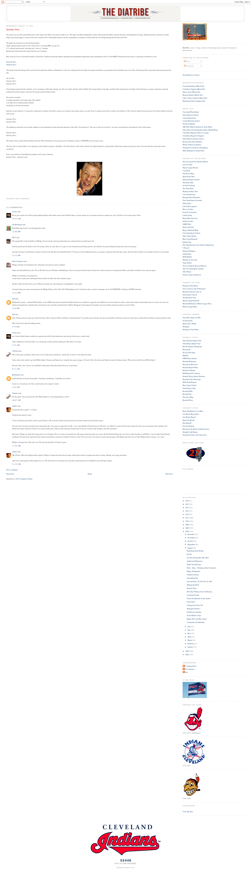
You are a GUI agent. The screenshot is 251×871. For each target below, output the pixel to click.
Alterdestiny (187, 254)
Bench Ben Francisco (190, 218)
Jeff (13, 298)
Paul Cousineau (17, 261)
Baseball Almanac (189, 370)
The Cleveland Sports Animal (193, 268)
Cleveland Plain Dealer (191, 112)
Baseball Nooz (188, 400)
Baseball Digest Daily (190, 367)
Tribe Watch (187, 272)
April (189, 637)
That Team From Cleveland (192, 200)
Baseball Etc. (187, 394)
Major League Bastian (190, 167)
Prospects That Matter (190, 285)
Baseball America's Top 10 (192, 292)
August (190, 548)
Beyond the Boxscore (190, 364)
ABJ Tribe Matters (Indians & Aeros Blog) (197, 127)
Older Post (169, 474)
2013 (187, 511)
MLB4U (186, 355)
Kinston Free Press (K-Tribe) (192, 142)
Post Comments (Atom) (24, 479)
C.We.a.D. (186, 248)
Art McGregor (17, 224)
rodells (14, 406)
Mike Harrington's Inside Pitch (193, 150)
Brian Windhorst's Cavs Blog (193, 411)
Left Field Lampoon (190, 206)
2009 (187, 524)
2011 (187, 518)
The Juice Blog (188, 397)
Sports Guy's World (189, 323)
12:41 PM (16, 293)
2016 (187, 501)
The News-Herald (189, 124)
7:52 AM (16, 345)
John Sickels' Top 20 (190, 295)
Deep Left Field (188, 227)
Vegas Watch (187, 263)
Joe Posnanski (188, 320)
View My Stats (188, 811)
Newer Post (10, 474)
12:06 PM (16, 231)
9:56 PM (15, 308)
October (190, 541)
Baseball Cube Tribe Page (192, 379)
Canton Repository (189, 118)
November (191, 537)
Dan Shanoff (187, 423)
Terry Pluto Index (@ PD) (191, 317)
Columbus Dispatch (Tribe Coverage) (196, 133)
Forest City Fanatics (190, 212)
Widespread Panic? (193, 608)
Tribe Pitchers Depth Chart (192, 340)
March (189, 640)
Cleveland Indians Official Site (193, 86)
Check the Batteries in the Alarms (198, 598)
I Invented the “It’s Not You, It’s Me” (200, 581)
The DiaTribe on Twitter (191, 75)
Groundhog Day (192, 578)
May (189, 633)
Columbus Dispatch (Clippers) (193, 136)
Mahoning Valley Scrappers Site (194, 101)
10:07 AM (16, 400)
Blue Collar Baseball (190, 239)
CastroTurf (186, 170)
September (191, 544)
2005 (187, 654)
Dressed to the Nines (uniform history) (196, 429)
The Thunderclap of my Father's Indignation (198, 245)
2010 (187, 521)
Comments (190, 66)
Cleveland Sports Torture (191, 233)
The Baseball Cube (189, 297)
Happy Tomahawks (193, 571)
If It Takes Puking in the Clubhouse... (200, 591)
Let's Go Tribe (187, 164)
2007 (187, 531)
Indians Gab (187, 242)
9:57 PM (15, 327)
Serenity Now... (13, 29)
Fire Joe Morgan (188, 426)
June (189, 630)
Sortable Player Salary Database (194, 376)
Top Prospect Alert (189, 388)
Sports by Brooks (189, 420)
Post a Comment (12, 470)
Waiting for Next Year (190, 191)
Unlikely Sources (193, 574)
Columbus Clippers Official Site (194, 89)
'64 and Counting (189, 185)
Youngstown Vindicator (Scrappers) (195, 147)
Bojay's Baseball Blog (190, 230)
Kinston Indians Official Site (193, 95)
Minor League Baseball (191, 300)
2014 (187, 507)
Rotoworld (186, 349)
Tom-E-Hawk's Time (194, 615)
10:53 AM (16, 218)
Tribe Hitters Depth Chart (191, 343)
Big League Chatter (189, 385)
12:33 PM (16, 255)
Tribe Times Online (189, 236)
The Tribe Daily (188, 188)
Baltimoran (16, 375)
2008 (187, 528)
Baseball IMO (187, 391)
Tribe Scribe (187, 203)
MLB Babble (187, 257)
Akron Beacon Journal (190, 115)
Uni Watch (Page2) (189, 417)
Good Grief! (191, 602)
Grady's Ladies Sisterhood (192, 275)
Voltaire (15, 351)
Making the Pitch (193, 585)
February (190, 643)
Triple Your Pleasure (194, 564)
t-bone (14, 211)
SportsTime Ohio (189, 176)
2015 (187, 504)
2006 (187, 651)
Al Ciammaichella (189, 666)
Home (90, 474)
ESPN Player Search (190, 358)
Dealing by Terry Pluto (191, 329)
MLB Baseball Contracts (191, 373)
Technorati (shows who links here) (195, 435)
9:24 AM (16, 387)
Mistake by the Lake (190, 260)
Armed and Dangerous (194, 561)
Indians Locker (188, 221)
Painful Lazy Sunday (194, 612)
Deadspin (186, 326)
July (189, 626)
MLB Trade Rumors (190, 382)
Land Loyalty (187, 215)
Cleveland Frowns (189, 194)
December (191, 534)
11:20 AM (16, 446)
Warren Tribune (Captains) (192, 144)
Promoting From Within (195, 551)
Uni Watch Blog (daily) (191, 414)
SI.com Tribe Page (189, 352)
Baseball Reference (189, 361)
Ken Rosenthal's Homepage (192, 346)
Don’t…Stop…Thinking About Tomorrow (201, 568)
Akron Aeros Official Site (191, 92)
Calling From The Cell (195, 605)
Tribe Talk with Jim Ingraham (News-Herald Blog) (200, 130)
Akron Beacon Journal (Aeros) (193, 139)
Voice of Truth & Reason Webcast (194, 266)
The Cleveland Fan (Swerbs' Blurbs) (195, 161)
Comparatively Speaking (195, 622)
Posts (188, 61)
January (190, 647)
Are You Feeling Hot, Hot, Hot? (198, 557)
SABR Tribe (187, 224)
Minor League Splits (190, 306)
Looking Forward (193, 595)
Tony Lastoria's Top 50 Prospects (194, 289)
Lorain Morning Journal (191, 121)
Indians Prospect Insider (191, 179)
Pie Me (189, 554)
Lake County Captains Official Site (195, 98)
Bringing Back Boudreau (191, 197)
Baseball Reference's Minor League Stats (197, 303)
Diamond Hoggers (189, 251)
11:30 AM (16, 464)
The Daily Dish (188, 182)
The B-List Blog (188, 173)
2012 (187, 514)
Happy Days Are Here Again (197, 619)
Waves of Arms (188, 209)
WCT (14, 237)
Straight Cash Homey (190, 432)
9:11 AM (16, 369)
